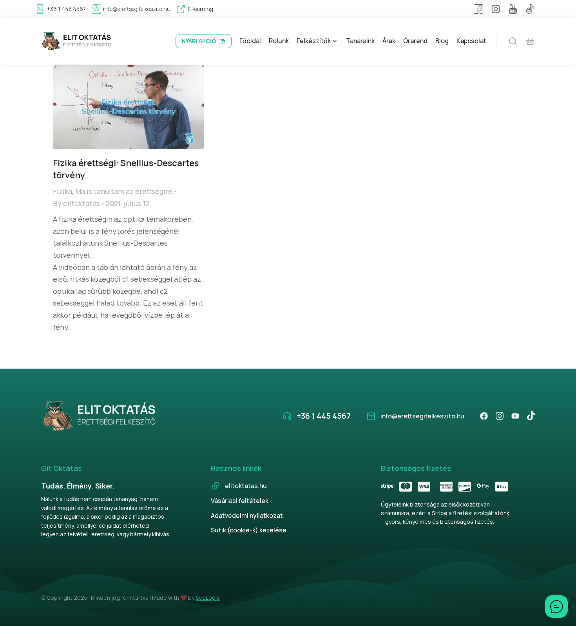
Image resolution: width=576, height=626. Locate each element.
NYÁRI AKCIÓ (199, 41)
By (76, 203)
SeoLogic (208, 597)
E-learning (200, 9)
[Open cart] (530, 41)
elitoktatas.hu (246, 485)
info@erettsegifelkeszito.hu (136, 9)
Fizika (62, 191)
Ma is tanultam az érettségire (123, 191)
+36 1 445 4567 (66, 9)
